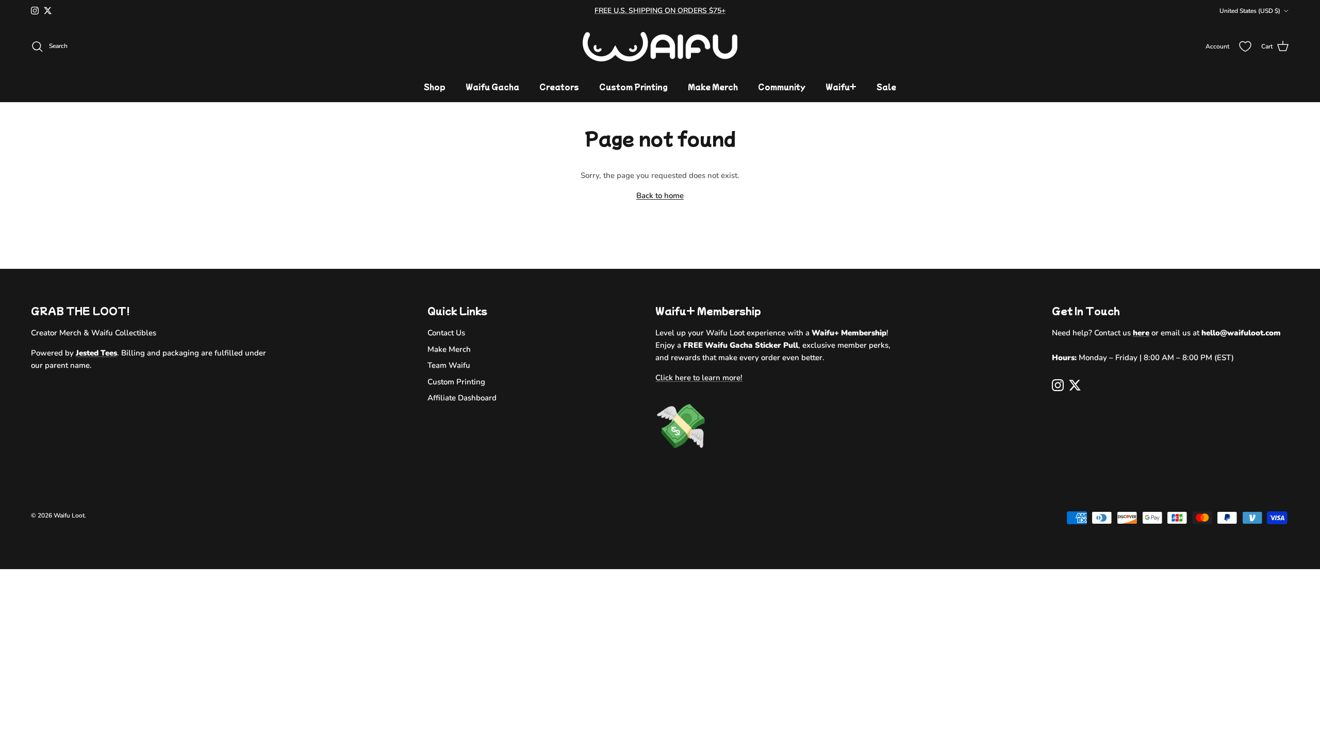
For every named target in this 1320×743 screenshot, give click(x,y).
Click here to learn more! (698, 378)
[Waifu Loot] (660, 46)
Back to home (660, 195)
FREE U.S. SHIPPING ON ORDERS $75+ (660, 10)
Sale (886, 87)
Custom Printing (633, 87)
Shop (435, 87)
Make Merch (713, 87)
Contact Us (446, 333)
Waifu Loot (69, 515)
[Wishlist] (1245, 46)
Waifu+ (841, 87)
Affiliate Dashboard (462, 398)
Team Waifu (448, 365)
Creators (559, 87)
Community (781, 87)
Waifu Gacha (492, 87)
